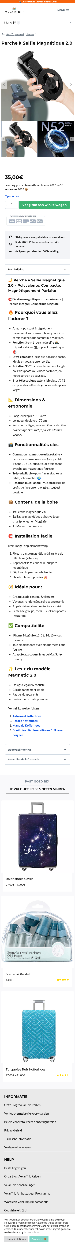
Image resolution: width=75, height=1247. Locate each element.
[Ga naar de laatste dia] (4, 85)
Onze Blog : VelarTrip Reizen (22, 1105)
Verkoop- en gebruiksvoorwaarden (26, 1113)
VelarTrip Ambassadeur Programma (27, 1193)
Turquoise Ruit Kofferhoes (26, 1069)
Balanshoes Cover (19, 879)
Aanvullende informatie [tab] (23, 759)
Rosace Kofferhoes (25, 721)
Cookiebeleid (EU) (15, 1210)
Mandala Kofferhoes (26, 725)
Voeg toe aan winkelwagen (44, 205)
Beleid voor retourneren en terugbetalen (30, 1122)
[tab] (36, 782)
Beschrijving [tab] (16, 269)
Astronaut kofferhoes (27, 716)
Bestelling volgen (15, 1168)
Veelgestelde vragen (17, 1147)
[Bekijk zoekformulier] (70, 22)
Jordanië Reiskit (18, 974)
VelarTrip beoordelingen (19, 1185)
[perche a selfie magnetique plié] (37, 85)
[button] (19, 139)
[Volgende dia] (71, 85)
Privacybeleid (13, 1130)
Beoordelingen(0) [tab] (19, 749)
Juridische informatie (17, 1139)
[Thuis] (2, 34)
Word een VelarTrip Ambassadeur (26, 1202)
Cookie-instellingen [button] (16, 1239)
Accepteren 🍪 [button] (39, 1239)
